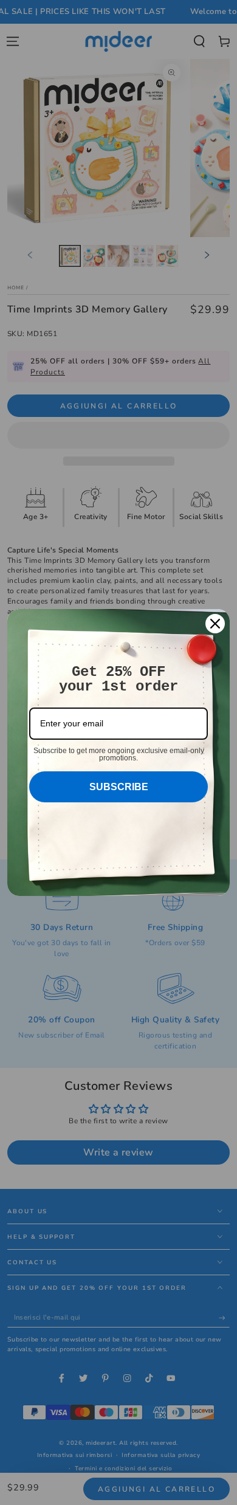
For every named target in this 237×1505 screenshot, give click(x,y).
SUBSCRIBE (118, 787)
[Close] (215, 623)
